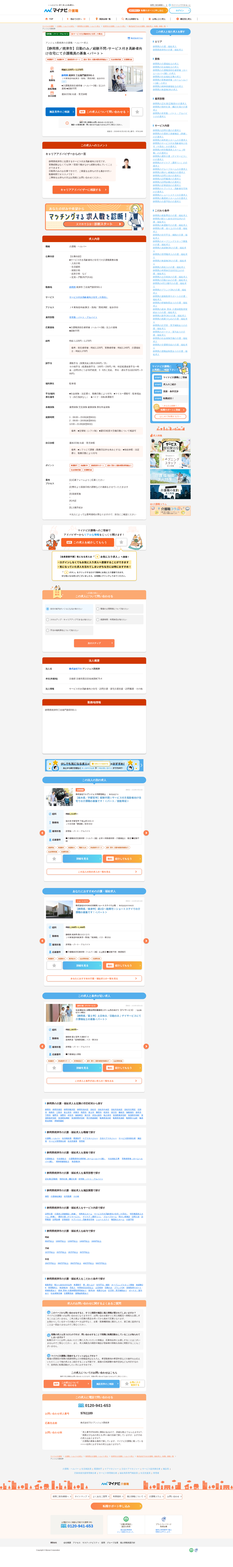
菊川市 (87, 1115)
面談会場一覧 (105, 19)
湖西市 (63, 1115)
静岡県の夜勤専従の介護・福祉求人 (170, 215)
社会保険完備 (56, 1293)
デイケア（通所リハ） (92, 1217)
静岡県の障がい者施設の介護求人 (169, 172)
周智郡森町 (59, 1121)
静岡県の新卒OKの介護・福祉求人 (169, 316)
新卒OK (91, 1290)
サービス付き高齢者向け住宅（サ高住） (88, 297)
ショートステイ (102, 1219)
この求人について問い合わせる (103, 111)
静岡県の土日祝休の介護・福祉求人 (170, 277)
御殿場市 (130, 1112)
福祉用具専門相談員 (129, 1473)
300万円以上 (63, 1263)
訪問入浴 (135, 1217)
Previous (42, 833)
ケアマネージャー (90, 1138)
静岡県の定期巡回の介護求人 (167, 185)
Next (146, 833)
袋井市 (138, 1112)
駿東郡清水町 (105, 1118)
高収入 (72, 1288)
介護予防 (130, 1219)
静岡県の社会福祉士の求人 (166, 67)
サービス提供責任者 (127, 1138)
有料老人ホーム (85, 1214)
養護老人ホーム (117, 1219)
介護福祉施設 (56, 1196)
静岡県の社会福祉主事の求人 (167, 77)
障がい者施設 (124, 1217)
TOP (51, 19)
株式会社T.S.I (137, 38)
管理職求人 (53, 1288)
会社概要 (67, 1543)
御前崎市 (79, 1115)
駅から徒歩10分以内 (63, 1285)
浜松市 (93, 1109)
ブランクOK (119, 1288)
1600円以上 (96, 1241)
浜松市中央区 (103, 1109)
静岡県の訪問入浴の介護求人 (167, 176)
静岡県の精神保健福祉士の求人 (168, 86)
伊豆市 (70, 1115)
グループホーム (110, 1217)
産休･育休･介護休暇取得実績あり (72, 1290)
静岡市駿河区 (69, 1109)
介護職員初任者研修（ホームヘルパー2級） (87, 1159)
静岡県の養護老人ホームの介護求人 (170, 198)
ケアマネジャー (112, 1469)
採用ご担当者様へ (61, 1496)
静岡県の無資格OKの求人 (165, 89)
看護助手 (77, 1138)
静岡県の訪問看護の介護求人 (167, 179)
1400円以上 (85, 1241)
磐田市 (99, 1112)
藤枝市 (121, 1112)
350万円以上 (75, 1263)
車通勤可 (77, 1285)
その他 (76, 1196)
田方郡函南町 (92, 1118)
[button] (94, 643)
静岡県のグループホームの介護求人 (170, 169)
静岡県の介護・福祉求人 (165, 46)
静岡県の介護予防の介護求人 (167, 201)
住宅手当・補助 (102, 1285)
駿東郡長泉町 (118, 1118)
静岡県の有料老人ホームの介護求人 (170, 140)
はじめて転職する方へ (170, 416)
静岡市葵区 (57, 1109)
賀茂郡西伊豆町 (78, 1118)
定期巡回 (66, 1219)
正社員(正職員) (51, 1179)
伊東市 (76, 1112)
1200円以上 (73, 1241)
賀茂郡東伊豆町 (119, 1115)
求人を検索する (132, 19)
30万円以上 (85, 1252)
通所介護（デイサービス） (69, 1217)
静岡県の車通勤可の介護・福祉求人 (170, 225)
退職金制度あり (81, 1293)
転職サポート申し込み (116, 1506)
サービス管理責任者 (57, 1141)
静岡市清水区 (82, 1109)
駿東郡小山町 (132, 1118)
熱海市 (51, 1112)
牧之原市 (107, 1115)
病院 (47, 1196)
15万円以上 (50, 1252)
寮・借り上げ (88, 1285)
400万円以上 (88, 1263)
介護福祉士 (49, 1159)
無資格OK (76, 1161)
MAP (64, 81)
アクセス (76, 1543)
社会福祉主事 (113, 1159)
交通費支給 (68, 1293)
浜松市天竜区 (130, 1109)
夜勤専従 (49, 1285)
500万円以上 (101, 1263)
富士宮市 (67, 1112)
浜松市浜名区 (116, 1109)
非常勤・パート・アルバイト (83, 317)
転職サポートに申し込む (147, 10)
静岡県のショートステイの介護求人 (170, 195)
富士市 (91, 1112)
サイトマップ (81, 1496)
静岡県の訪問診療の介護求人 (167, 182)
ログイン (180, 10)
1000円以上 (61, 1241)
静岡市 (48, 1109)
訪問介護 (49, 1214)
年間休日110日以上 (85, 1288)
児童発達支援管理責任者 (85, 1473)
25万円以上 (73, 1252)
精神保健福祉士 (62, 1161)
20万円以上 (61, 1252)
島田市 (84, 1112)
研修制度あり (50, 1290)
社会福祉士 (61, 1159)
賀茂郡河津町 (133, 1115)
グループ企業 (112, 1543)
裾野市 (55, 1115)
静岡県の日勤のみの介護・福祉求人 (170, 280)
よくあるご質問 (100, 1496)
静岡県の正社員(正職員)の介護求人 (170, 103)
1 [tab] (125, 94)
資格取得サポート (133, 1288)
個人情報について (135, 1496)
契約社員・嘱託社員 (68, 1179)
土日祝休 (99, 1288)
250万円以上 (50, 1263)
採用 (103, 1543)
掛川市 (114, 1112)
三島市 (59, 1112)
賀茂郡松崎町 (64, 1118)
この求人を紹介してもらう (87, 542)
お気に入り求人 (159, 19)
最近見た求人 (186, 19)
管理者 (82, 1141)
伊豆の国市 (97, 1115)
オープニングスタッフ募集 (122, 1285)
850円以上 (49, 1241)
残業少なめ (101, 1290)
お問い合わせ (173, 1496)
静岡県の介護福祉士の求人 (166, 64)
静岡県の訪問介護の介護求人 (167, 130)
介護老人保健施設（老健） (65, 1214)
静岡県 (65, 75)
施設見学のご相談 (59, 111)
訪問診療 (56, 1219)
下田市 (48, 1115)
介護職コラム (155, 1496)
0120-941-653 (98, 1405)
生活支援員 (72, 1141)
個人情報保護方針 (127, 1543)
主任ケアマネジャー (108, 1138)
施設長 (166, 1469)
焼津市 (106, 1112)
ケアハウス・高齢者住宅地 (82, 1219)
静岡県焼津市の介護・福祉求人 (168, 50)
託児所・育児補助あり (117, 1290)
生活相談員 (66, 1138)
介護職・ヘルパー (52, 1138)
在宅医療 (67, 1196)
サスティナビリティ (90, 1543)
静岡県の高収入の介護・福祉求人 (169, 267)
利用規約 (117, 1496)
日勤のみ (108, 1288)
